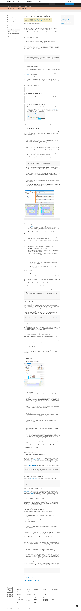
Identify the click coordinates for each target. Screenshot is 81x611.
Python (26, 6)
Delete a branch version (10, 23)
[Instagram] (10, 596)
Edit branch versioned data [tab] (12, 29)
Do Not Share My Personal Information (62, 608)
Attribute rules (26, 491)
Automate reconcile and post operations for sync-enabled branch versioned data (13, 39)
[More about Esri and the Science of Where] (10, 590)
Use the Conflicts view (65, 19)
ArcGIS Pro (8, 3)
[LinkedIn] (12, 594)
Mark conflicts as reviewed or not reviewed (36, 235)
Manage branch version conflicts (13, 36)
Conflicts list (29, 221)
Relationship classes (27, 501)
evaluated (32, 493)
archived (37, 19)
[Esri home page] (9, 1)
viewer (31, 226)
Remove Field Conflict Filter (34, 478)
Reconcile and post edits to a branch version (13, 34)
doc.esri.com (28, 8)
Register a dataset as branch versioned (13, 17)
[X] (10, 594)
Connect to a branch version (11, 25)
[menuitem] (20, 589)
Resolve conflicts (64, 20)
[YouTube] (12, 596)
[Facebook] (7, 594)
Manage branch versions (11, 27)
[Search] (68, 1)
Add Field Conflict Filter (36, 459)
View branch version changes (12, 31)
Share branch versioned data (11, 19)
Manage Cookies (50, 608)
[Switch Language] (71, 1)
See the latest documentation (38, 20)
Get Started (12, 6)
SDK (30, 6)
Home (8, 6)
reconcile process (34, 27)
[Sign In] (73, 1)
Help (16, 6)
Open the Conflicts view (65, 17)
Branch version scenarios (11, 15)
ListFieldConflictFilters (33, 465)
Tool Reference (21, 6)
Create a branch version (10, 21)
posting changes (26, 74)
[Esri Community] (7, 596)
